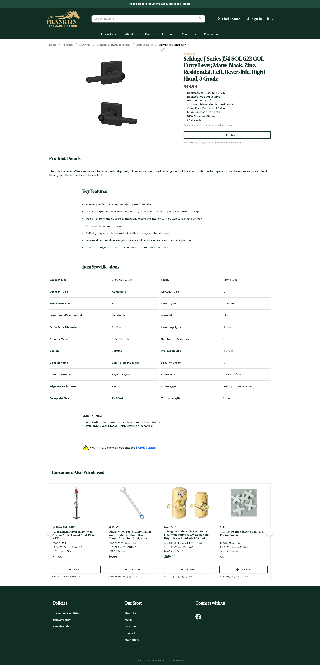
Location (130, 626)
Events (128, 619)
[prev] (50, 532)
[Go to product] (76, 503)
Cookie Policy (62, 626)
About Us (130, 613)
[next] (269, 532)
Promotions (132, 639)
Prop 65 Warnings (146, 447)
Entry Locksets (144, 44)
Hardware (85, 44)
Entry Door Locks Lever (172, 44)
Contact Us (131, 633)
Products (68, 44)
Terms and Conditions (67, 613)
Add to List (229, 135)
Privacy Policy (61, 619)
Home (52, 44)
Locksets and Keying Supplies (113, 44)
